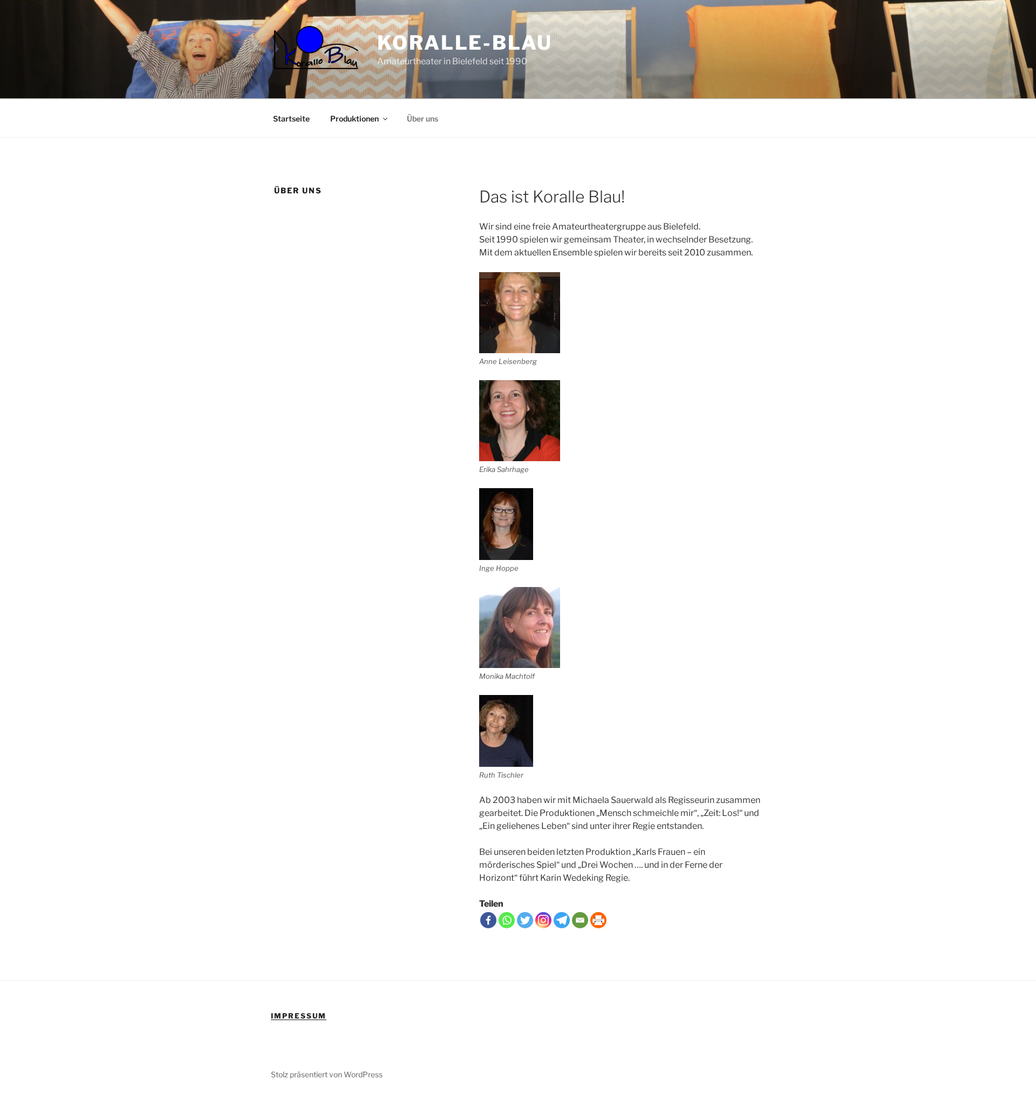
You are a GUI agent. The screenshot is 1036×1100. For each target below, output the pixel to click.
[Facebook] (488, 920)
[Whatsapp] (507, 920)
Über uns (422, 118)
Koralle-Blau (465, 43)
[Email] (580, 920)
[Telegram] (562, 920)
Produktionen (354, 118)
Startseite (291, 118)
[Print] (598, 920)
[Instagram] (543, 920)
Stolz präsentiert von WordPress (327, 1074)
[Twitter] (525, 920)
